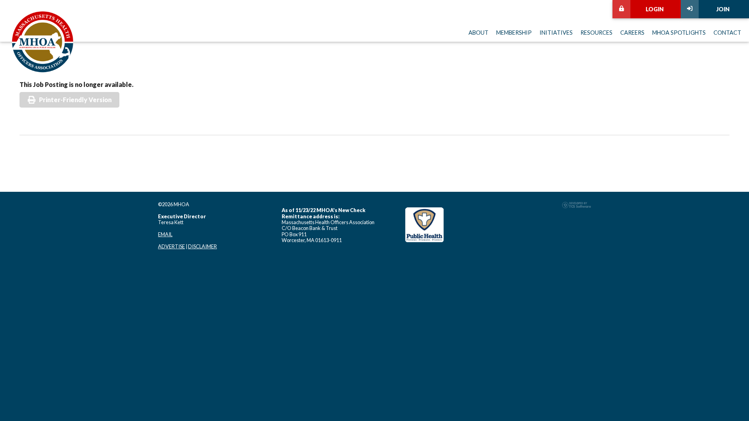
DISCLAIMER (202, 246)
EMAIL (165, 234)
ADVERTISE (171, 246)
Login (655, 9)
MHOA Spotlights (679, 32)
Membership (514, 32)
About (478, 32)
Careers (632, 32)
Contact (727, 32)
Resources (596, 32)
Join (722, 9)
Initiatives (556, 32)
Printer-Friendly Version (75, 99)
